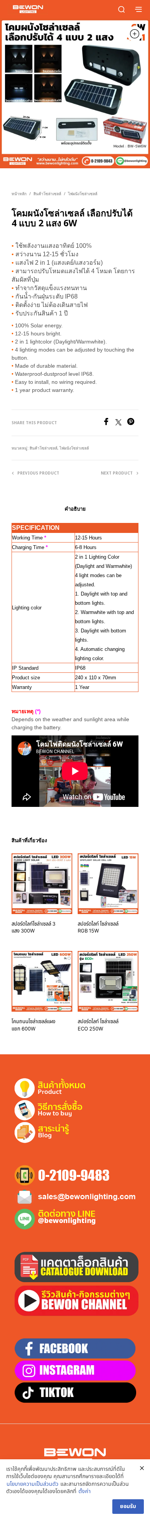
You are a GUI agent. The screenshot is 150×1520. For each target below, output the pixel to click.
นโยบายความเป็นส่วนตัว (32, 1484)
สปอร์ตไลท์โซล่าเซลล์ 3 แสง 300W (33, 927)
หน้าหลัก (19, 193)
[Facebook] (108, 423)
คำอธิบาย (75, 508)
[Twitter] (121, 423)
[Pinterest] (132, 423)
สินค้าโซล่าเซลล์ (47, 193)
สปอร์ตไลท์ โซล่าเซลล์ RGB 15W (98, 927)
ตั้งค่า (84, 1491)
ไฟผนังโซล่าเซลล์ (82, 193)
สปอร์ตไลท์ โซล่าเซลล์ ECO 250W (98, 1025)
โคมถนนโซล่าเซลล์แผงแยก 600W (33, 1025)
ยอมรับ (128, 1506)
